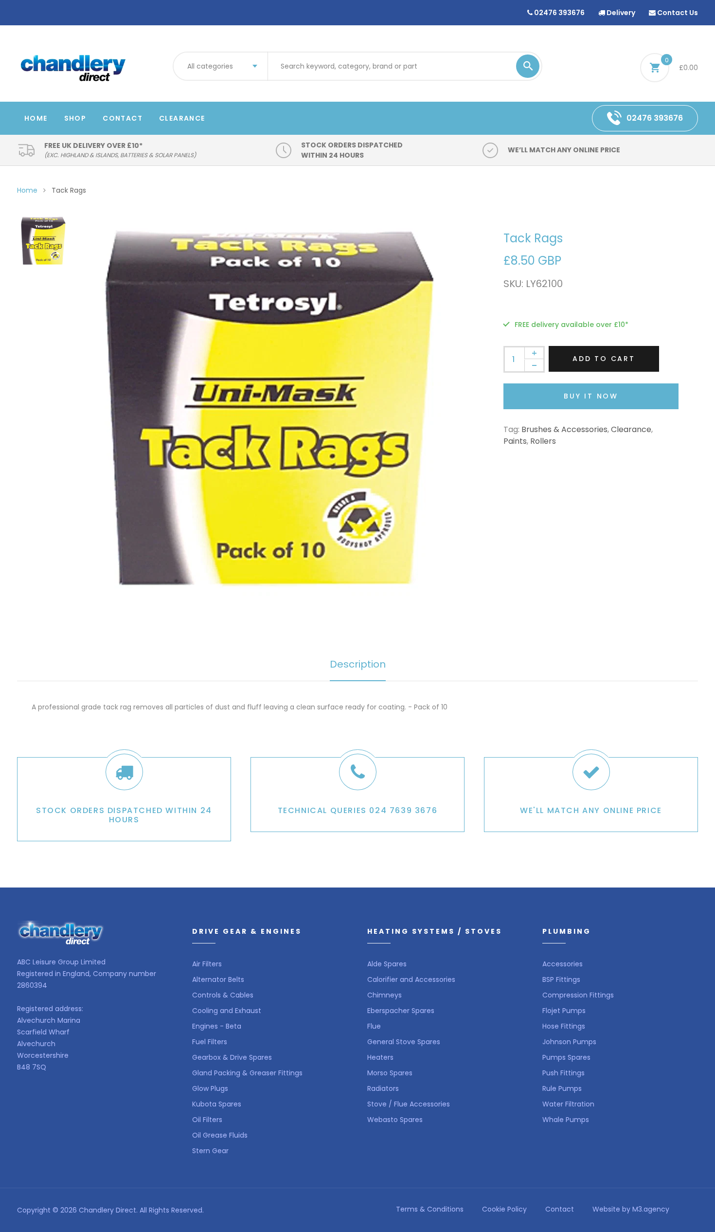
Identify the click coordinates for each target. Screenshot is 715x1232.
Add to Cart (603, 358)
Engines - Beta (216, 1026)
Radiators (383, 1088)
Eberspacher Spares (400, 1011)
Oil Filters (207, 1119)
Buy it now (591, 396)
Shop (75, 118)
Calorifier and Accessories (411, 979)
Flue (374, 1026)
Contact (123, 118)
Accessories (562, 964)
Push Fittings (563, 1073)
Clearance (182, 118)
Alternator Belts (218, 979)
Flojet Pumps (564, 1011)
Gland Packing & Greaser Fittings (247, 1073)
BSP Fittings (561, 979)
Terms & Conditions (430, 1209)
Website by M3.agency (630, 1209)
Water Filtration (568, 1104)
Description (358, 664)
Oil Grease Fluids (220, 1135)
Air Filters (207, 964)
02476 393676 (559, 13)
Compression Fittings (578, 995)
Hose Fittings (563, 1026)
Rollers (543, 441)
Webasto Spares (395, 1119)
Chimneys (384, 995)
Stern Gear (210, 1151)
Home (36, 118)
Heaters (380, 1057)
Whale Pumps (565, 1119)
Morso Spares (389, 1073)
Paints (515, 441)
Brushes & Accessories (564, 429)
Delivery (620, 13)
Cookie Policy (504, 1209)
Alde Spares (387, 964)
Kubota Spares (216, 1104)
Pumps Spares (566, 1057)
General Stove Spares (403, 1042)
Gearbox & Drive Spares (232, 1057)
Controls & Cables (222, 995)
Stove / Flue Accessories (408, 1104)
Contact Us (677, 13)
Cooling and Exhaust (226, 1011)
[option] (270, 409)
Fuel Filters (209, 1042)
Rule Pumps (562, 1088)
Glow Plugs (210, 1088)
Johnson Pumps (569, 1042)
